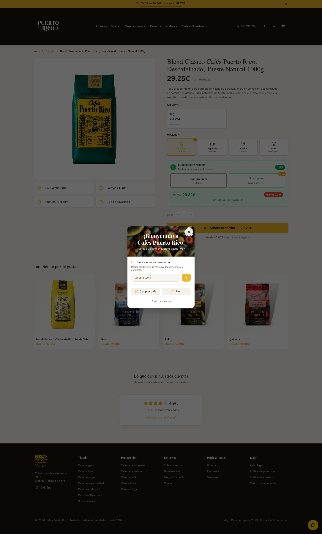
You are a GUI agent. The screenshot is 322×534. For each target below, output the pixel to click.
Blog (178, 291)
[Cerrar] (189, 232)
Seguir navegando (161, 301)
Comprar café (148, 291)
